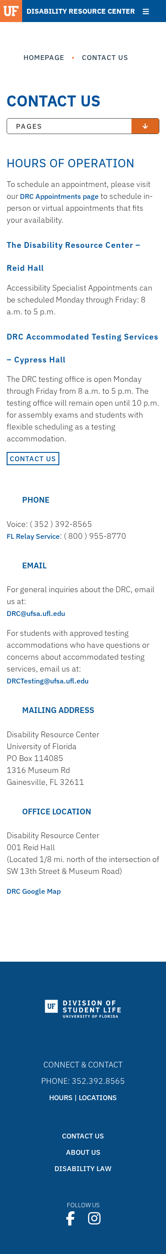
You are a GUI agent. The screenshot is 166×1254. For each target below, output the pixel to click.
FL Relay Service (33, 536)
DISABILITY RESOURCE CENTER (81, 11)
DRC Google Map (34, 891)
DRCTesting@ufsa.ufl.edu (48, 680)
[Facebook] (70, 1218)
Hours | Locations (83, 1097)
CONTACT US (33, 458)
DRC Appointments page (59, 196)
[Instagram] (94, 1218)
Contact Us (83, 1135)
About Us (83, 1152)
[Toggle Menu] (145, 11)
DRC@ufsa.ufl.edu (36, 613)
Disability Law (83, 1168)
